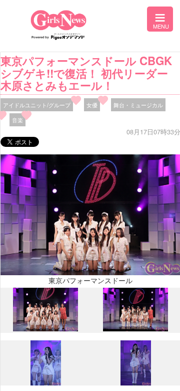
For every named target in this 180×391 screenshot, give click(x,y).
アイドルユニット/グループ (36, 105)
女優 (92, 105)
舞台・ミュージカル (138, 105)
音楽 (17, 120)
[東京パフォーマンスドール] (45, 328)
